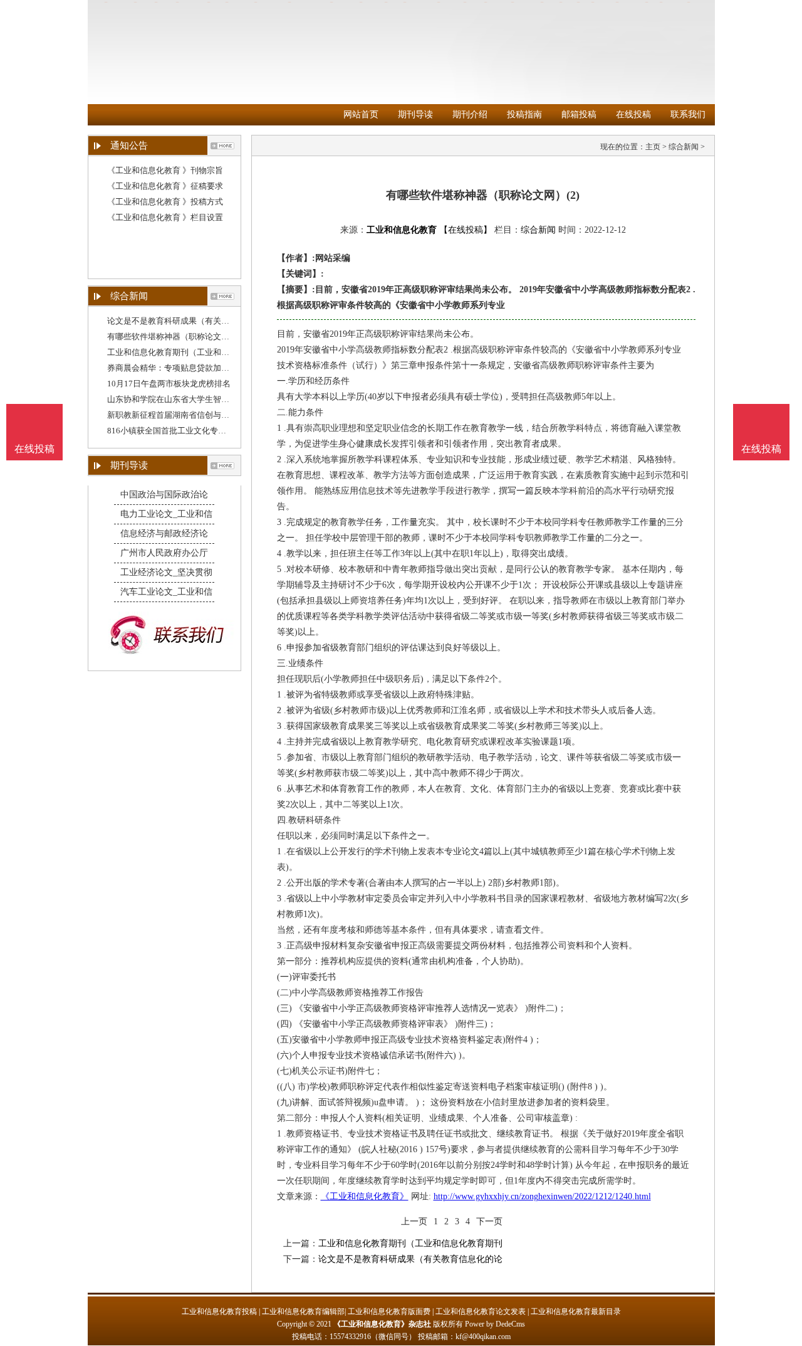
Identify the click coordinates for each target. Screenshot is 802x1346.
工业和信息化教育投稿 (219, 1311)
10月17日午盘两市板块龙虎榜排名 (169, 383)
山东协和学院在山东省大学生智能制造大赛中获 (192, 399)
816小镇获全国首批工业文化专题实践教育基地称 (195, 430)
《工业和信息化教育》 (365, 1196)
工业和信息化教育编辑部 (303, 1311)
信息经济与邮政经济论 (164, 533)
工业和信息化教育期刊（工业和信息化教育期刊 (192, 352)
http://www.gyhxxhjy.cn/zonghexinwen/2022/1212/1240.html (542, 1196)
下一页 (489, 1221)
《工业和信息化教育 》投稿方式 (165, 201)
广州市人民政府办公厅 (164, 553)
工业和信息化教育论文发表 (480, 1311)
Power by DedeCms (495, 1324)
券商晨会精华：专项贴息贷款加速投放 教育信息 (193, 368)
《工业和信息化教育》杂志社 (382, 1324)
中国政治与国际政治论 (164, 494)
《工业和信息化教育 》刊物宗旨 (165, 170)
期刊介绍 (469, 114)
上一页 (414, 1221)
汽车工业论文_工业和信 (166, 591)
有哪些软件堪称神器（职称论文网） (172, 336)
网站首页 (360, 114)
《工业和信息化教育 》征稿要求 (165, 186)
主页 (652, 146)
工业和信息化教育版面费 (389, 1311)
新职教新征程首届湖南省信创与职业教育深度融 (192, 415)
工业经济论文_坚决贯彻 (166, 572)
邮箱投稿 (578, 114)
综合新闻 (684, 146)
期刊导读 (415, 114)
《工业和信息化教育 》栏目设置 (165, 217)
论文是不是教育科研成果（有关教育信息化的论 (192, 321)
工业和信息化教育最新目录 (576, 1311)
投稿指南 (524, 114)
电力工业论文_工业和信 (166, 514)
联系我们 (688, 114)
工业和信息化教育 (402, 230)
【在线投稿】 (465, 230)
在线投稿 (633, 114)
